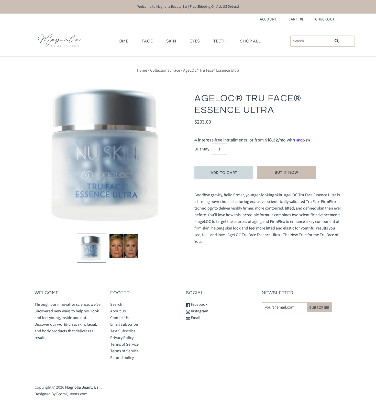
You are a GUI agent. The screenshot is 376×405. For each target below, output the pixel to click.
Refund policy (122, 357)
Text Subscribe (123, 331)
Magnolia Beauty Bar (82, 387)
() (296, 19)
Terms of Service (124, 344)
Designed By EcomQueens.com (61, 394)
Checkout (325, 19)
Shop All (250, 41)
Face (147, 41)
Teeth (220, 41)
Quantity (201, 149)
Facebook (198, 304)
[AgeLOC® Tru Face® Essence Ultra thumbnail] (91, 248)
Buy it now (286, 172)
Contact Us (119, 318)
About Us (118, 311)
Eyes (195, 41)
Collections (159, 70)
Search (116, 304)
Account (268, 19)
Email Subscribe (124, 324)
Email (195, 318)
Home (121, 41)
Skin (171, 41)
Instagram (199, 311)
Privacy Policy (122, 338)
